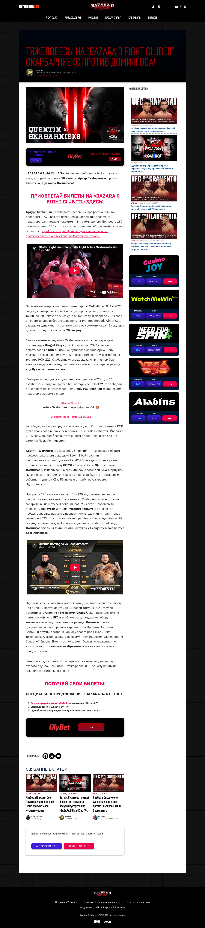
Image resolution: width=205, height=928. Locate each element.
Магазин (93, 17)
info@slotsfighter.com (113, 907)
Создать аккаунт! (79, 846)
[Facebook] (45, 756)
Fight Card (51, 17)
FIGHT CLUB (51, 75)
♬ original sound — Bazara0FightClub (71, 416)
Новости (153, 17)
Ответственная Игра (138, 902)
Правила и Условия (66, 902)
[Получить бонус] (91, 727)
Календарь (134, 17)
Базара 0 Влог (113, 17)
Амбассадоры (73, 17)
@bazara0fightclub (71, 403)
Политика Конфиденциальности (101, 902)
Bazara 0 (40, 75)
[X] (52, 756)
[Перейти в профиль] (153, 7)
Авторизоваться (46, 846)
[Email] (58, 756)
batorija (39, 70)
